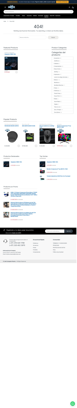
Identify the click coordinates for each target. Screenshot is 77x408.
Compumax (59, 124)
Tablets (56, 104)
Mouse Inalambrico (48, 124)
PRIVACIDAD (56, 245)
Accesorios (29, 15)
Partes (23, 15)
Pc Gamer (12, 15)
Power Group (57, 93)
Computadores (6, 15)
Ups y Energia (57, 109)
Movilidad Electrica (46, 16)
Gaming (56, 71)
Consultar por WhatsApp (62, 1)
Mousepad (12, 124)
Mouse (8, 124)
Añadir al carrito (16, 72)
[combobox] (36, 11)
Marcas (56, 79)
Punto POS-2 (57, 96)
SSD (28, 124)
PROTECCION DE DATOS (59, 247)
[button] (72, 403)
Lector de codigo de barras (60, 77)
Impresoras (57, 15)
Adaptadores (11, 52)
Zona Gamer (40, 15)
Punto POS (52, 15)
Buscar (71, 11)
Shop (54, 249)
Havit (6, 124)
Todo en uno (57, 107)
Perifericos (56, 90)
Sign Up (69, 231)
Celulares (35, 15)
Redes (55, 98)
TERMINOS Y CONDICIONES (60, 243)
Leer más (36, 146)
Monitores (56, 82)
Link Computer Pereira (10, 261)
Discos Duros (57, 69)
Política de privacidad (58, 252)
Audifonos (56, 60)
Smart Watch (57, 101)
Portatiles (18, 15)
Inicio (5, 21)
